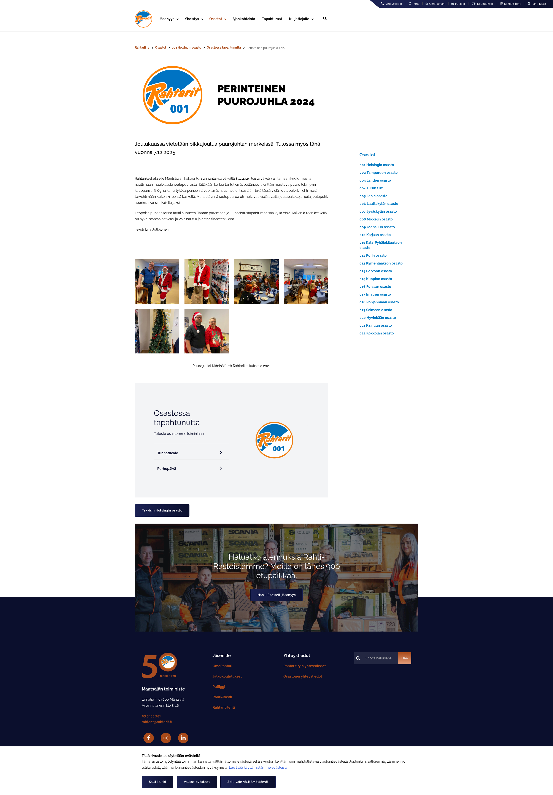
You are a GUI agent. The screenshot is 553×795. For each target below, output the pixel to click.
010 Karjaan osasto (375, 235)
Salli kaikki (157, 782)
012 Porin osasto (373, 255)
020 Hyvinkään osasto (377, 318)
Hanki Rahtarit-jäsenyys (276, 595)
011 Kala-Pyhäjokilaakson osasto (380, 245)
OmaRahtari (437, 3)
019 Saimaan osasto (375, 310)
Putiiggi (459, 3)
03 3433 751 (151, 716)
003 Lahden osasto (375, 180)
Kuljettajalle (299, 19)
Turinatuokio (167, 453)
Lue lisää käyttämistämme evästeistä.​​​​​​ (258, 767)
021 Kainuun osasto (375, 325)
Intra (415, 3)
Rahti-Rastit (538, 3)
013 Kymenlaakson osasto (381, 263)
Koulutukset (485, 3)
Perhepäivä (166, 469)
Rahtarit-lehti (512, 3)
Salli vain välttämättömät (248, 782)
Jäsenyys (166, 19)
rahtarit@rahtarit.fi (157, 722)
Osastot (215, 19)
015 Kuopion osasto (375, 279)
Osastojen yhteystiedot (302, 676)
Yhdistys (192, 19)
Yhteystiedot (393, 3)
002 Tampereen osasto (378, 173)
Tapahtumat (272, 19)
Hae (404, 658)
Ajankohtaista (243, 19)
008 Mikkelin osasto (376, 219)
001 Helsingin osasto (376, 165)
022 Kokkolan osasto (376, 333)
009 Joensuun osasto (377, 227)
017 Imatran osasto (375, 294)
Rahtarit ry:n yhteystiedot (304, 666)
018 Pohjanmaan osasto (379, 302)
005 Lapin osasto (373, 196)
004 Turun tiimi (371, 188)
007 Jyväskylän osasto (378, 211)
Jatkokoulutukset (227, 676)
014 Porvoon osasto (375, 271)
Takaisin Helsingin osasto (162, 510)
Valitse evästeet (197, 782)
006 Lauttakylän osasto (378, 204)
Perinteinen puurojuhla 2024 (266, 48)
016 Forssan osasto (375, 287)
